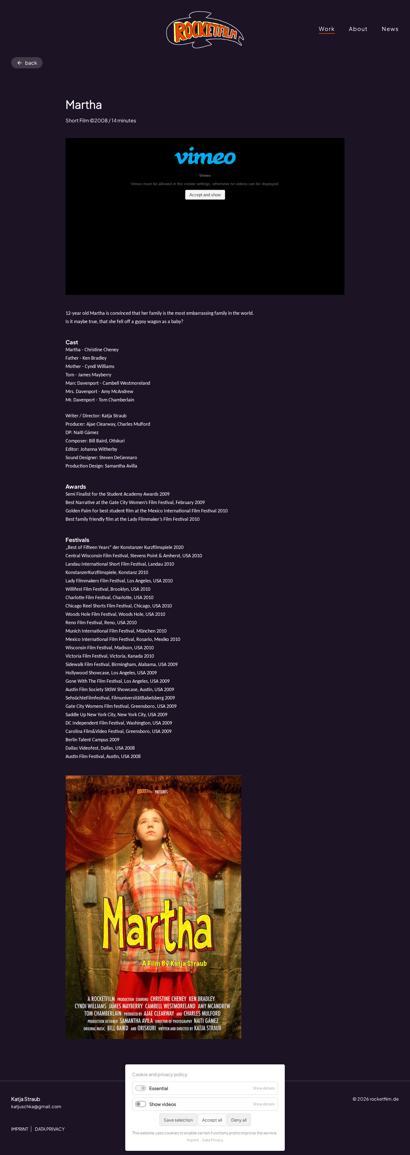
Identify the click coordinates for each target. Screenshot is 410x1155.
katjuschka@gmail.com (36, 1106)
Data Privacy (212, 1140)
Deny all (239, 1119)
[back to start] (205, 30)
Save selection (178, 1119)
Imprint (193, 1140)
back (31, 62)
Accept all (212, 1119)
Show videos (162, 1104)
